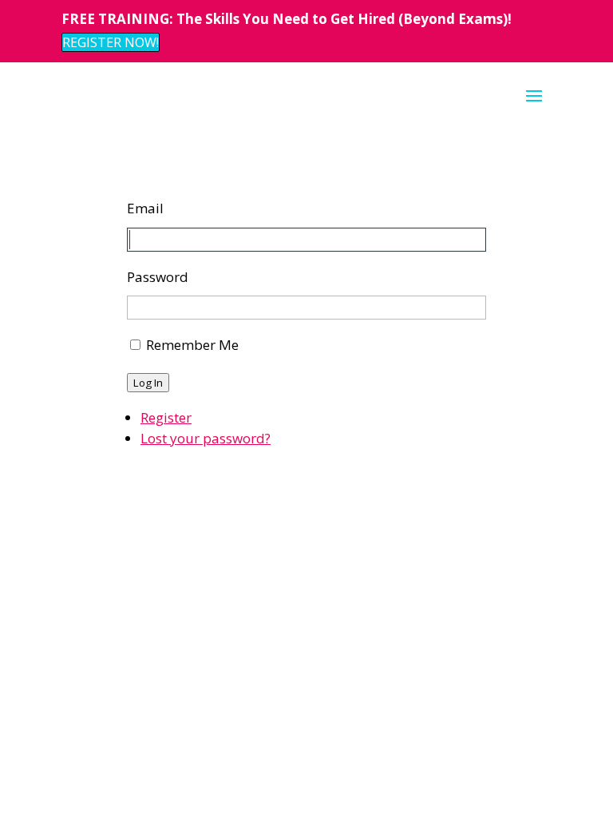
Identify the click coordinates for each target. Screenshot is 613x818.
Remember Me (192, 345)
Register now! (110, 42)
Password (157, 277)
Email (145, 208)
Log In (148, 382)
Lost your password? (205, 438)
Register (166, 417)
